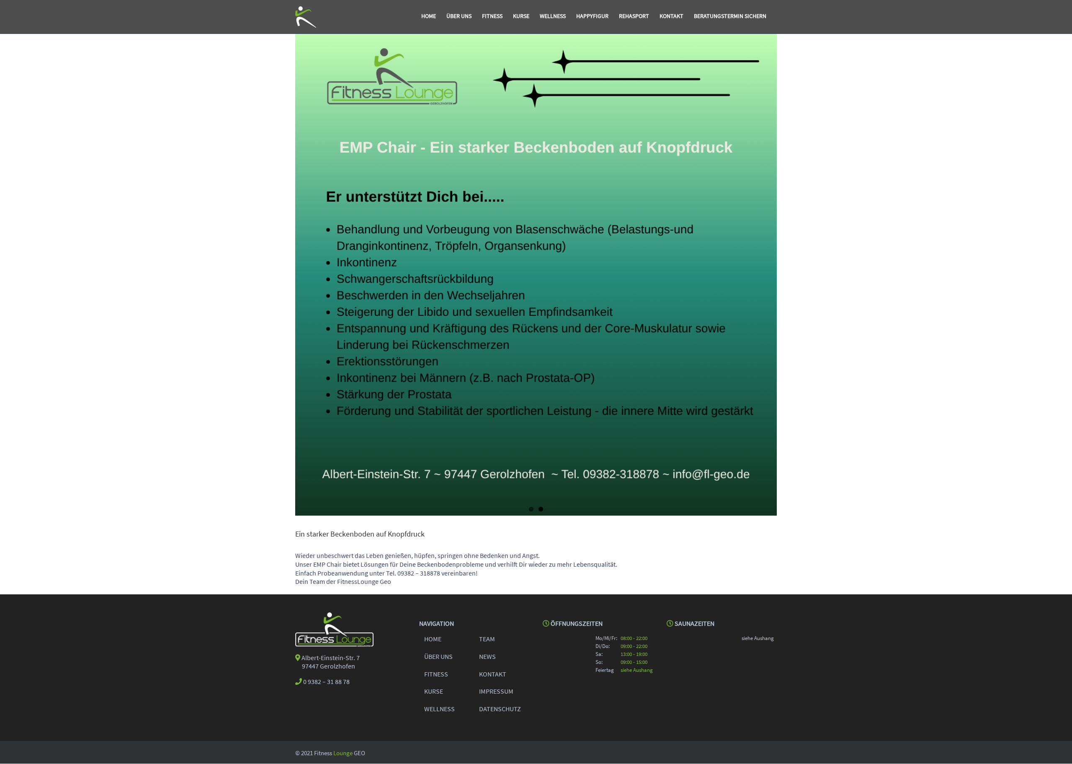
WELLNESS (439, 709)
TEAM (487, 639)
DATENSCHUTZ (500, 709)
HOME (432, 639)
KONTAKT (492, 674)
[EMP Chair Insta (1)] (536, 275)
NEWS (487, 656)
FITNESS (436, 674)
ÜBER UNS (438, 656)
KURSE (433, 691)
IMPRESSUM (496, 691)
